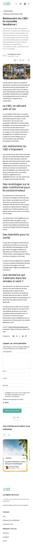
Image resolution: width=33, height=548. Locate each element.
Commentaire (7, 351)
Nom (5, 371)
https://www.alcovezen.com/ (18, 327)
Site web (5, 385)
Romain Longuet (14, 467)
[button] (28, 60)
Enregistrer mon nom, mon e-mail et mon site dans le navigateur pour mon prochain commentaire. (17, 394)
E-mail (5, 378)
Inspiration (8, 458)
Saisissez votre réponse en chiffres (13, 399)
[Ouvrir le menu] (16, 4)
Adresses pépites (8, 11)
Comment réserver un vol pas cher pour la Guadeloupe (15, 463)
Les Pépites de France (14, 54)
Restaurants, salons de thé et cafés (13, 14)
